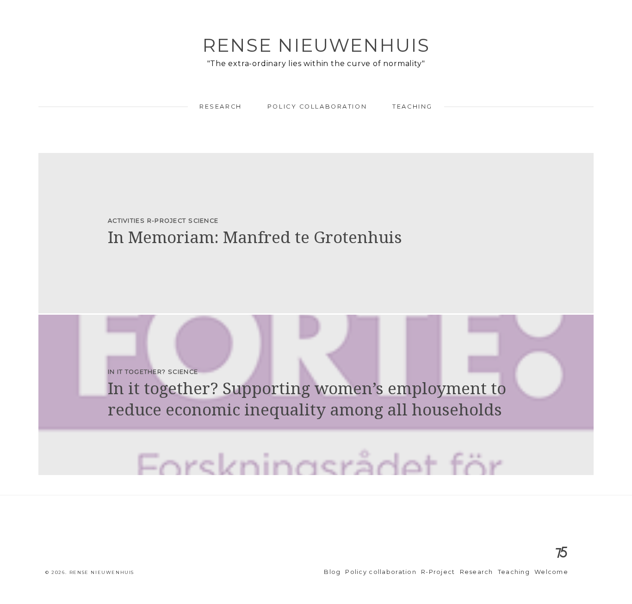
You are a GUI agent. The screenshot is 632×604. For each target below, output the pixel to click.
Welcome (551, 571)
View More (316, 233)
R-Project (438, 571)
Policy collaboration (317, 106)
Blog (332, 571)
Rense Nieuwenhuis (316, 45)
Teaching (412, 106)
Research (220, 106)
